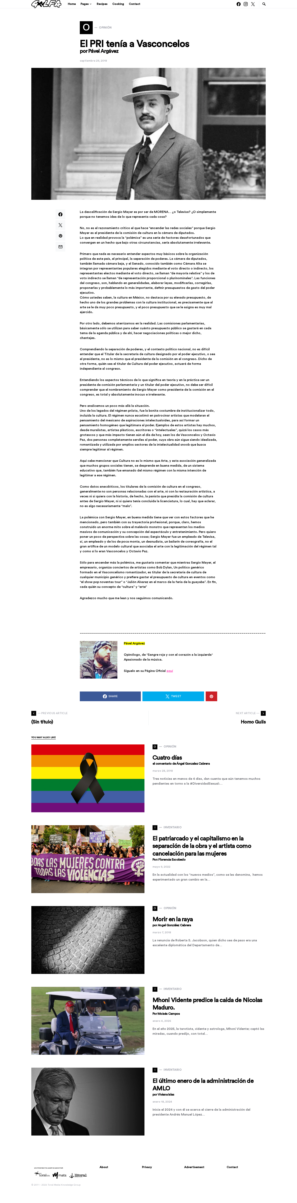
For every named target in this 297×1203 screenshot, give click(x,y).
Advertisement (194, 1167)
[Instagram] (246, 4)
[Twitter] (253, 4)
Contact (232, 1167)
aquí (169, 671)
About (104, 1167)
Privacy (147, 1167)
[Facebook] (239, 4)
